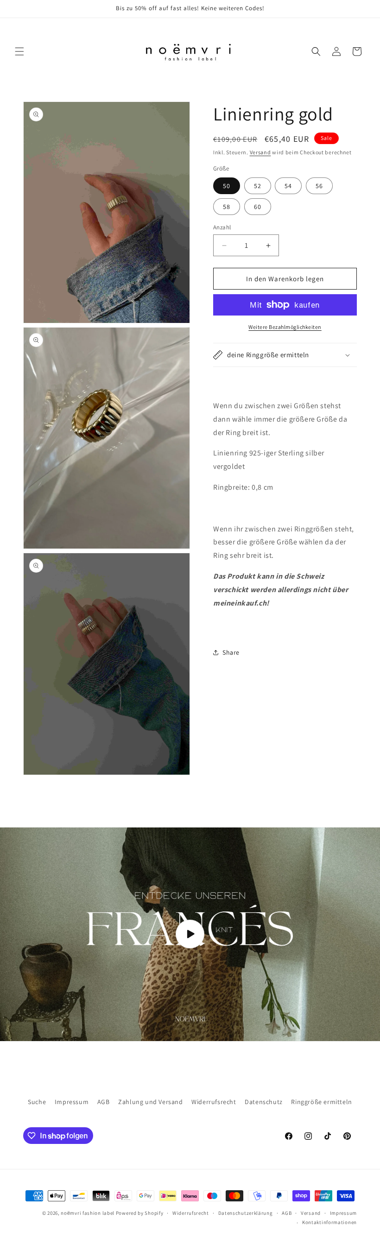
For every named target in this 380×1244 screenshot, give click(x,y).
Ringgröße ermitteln (321, 1102)
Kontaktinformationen (329, 1222)
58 (226, 206)
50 (226, 186)
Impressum (72, 1102)
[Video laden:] (190, 934)
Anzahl (222, 227)
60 (257, 206)
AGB (103, 1102)
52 (257, 186)
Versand (260, 152)
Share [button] (231, 652)
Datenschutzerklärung (245, 1213)
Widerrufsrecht (213, 1102)
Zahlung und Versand (150, 1102)
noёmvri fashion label (87, 1213)
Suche (37, 1102)
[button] (19, 51)
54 (288, 186)
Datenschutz (264, 1102)
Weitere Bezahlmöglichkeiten (285, 326)
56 (319, 186)
